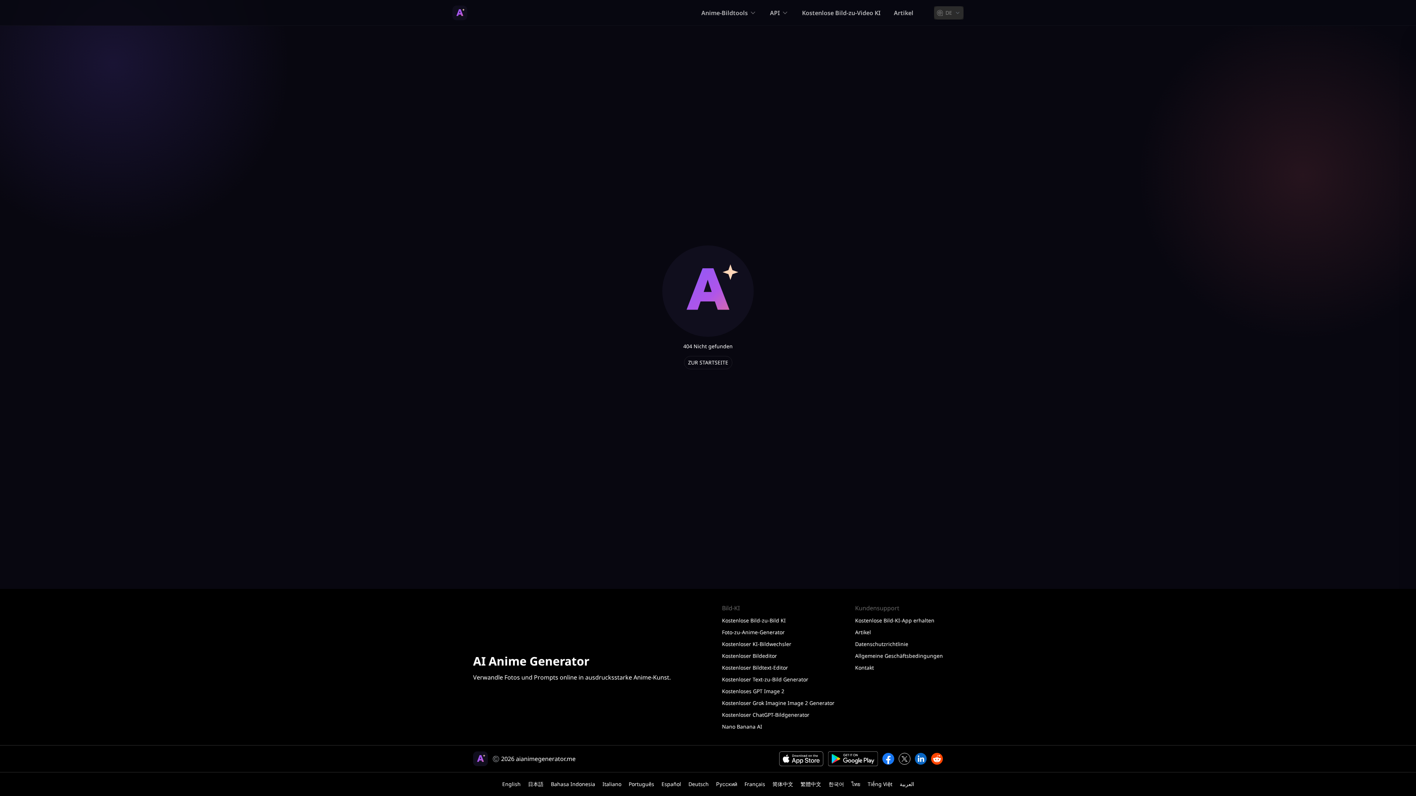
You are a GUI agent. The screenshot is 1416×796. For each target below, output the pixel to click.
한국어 (836, 784)
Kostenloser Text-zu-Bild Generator (765, 679)
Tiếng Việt (880, 784)
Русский (726, 784)
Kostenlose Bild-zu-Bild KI (754, 620)
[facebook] (888, 759)
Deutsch (698, 784)
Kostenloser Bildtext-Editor (755, 667)
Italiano (612, 784)
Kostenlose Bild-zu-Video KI (841, 13)
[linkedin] (921, 759)
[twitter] (904, 759)
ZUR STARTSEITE (708, 362)
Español (671, 784)
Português (641, 784)
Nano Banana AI (742, 726)
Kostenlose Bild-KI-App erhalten (894, 620)
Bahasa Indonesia (573, 784)
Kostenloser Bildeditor (749, 655)
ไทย (855, 784)
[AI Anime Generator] (459, 13)
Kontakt (864, 667)
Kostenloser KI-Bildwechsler (756, 643)
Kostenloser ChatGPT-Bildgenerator (765, 714)
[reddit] (937, 759)
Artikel (903, 13)
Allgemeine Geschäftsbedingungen (899, 655)
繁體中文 (811, 784)
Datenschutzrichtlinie (881, 643)
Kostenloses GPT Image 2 (753, 691)
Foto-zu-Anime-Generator (753, 632)
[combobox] (949, 13)
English (511, 784)
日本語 (536, 784)
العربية (907, 784)
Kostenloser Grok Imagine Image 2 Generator (778, 702)
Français (755, 784)
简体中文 (783, 784)
